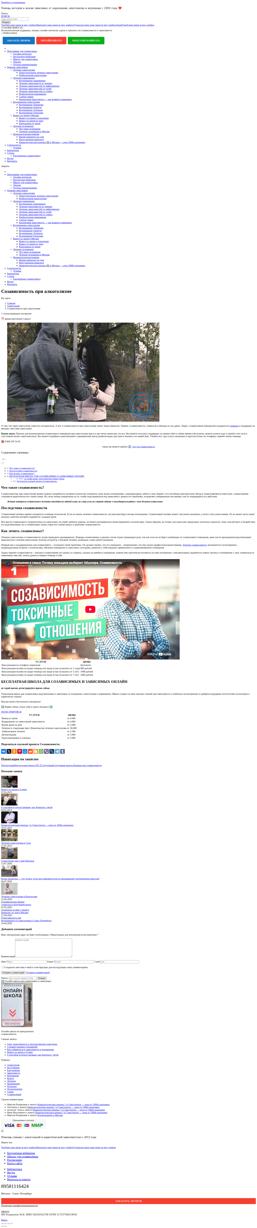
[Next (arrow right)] (5, 1226)
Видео (11, 1172)
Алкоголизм (13, 1065)
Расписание (14, 1159)
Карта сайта (14, 1163)
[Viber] (46, 751)
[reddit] (30, 751)
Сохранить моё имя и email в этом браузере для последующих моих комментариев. (46, 967)
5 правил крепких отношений (22, 1047)
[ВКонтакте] (3, 751)
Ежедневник (13, 1070)
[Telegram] (57, 751)
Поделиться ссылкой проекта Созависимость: (37, 481)
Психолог (12, 1086)
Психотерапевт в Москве (50, 1115)
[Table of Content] (128, 459)
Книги (10, 1078)
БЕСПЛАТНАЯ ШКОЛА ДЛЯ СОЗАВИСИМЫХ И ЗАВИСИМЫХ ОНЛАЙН (46, 476)
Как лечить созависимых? (22, 473)
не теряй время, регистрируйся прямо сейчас (44, 479)
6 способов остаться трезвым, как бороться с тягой (27, 807)
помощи (234, 426)
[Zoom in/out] (11, 1223)
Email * (51, 961)
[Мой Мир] (25, 751)
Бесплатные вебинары (21, 1153)
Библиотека (14, 1169)
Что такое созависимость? (22, 468)
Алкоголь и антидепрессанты (16, 904)
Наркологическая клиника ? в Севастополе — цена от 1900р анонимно (37, 825)
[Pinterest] (19, 751)
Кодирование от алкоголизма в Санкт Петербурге (26, 920)
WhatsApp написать (86, 40)
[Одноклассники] (14, 751)
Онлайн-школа (51, 40)
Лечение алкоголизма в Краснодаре (19, 896)
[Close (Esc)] (2, 1223)
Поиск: (4, 978)
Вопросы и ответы (18, 1179)
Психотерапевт (14, 1089)
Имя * (4, 961)
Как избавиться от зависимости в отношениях (30, 1049)
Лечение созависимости (194, 545)
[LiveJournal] (51, 751)
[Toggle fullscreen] (8, 1223)
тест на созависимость (143, 446)
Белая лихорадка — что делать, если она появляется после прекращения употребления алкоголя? (50, 878)
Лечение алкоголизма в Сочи (16, 843)
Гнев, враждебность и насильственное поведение (32, 1044)
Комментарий (8, 956)
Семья (10, 1091)
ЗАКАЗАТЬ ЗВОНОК (128, 1201)
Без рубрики (13, 1067)
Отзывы (12, 1175)
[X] (9, 751)
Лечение (11, 1081)
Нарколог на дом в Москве (14, 912)
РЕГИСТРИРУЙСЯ (11, 712)
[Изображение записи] (9, 787)
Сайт (97, 961)
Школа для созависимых (22, 1156)
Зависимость (13, 1073)
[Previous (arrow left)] (2, 1226)
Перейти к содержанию (13, 2)
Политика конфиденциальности (19, 1205)
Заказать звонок (18, 40)
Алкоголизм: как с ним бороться (17, 861)
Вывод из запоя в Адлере (14, 789)
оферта (5, 1211)
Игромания (13, 1075)
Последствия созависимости (23, 470)
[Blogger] (35, 751)
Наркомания (13, 1083)
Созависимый (14, 1094)
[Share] (5, 1223)
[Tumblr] (62, 751)
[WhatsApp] (41, 751)
